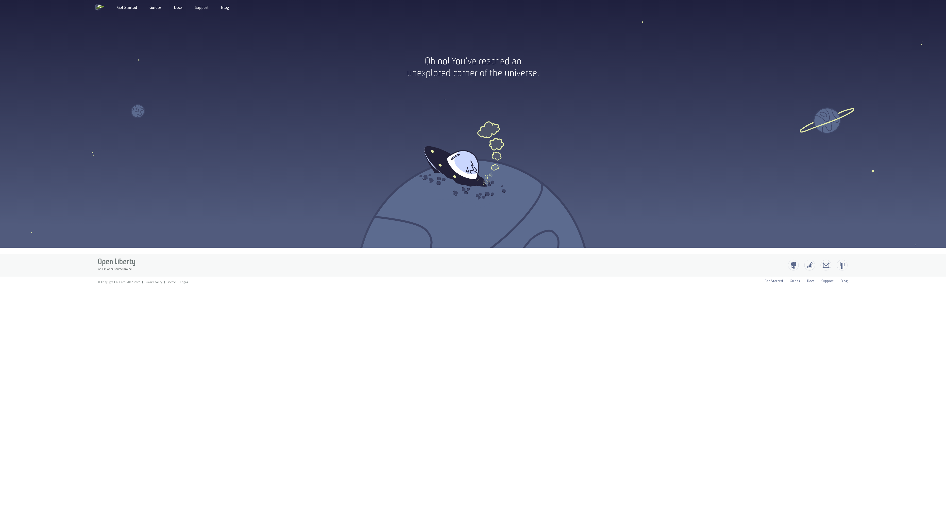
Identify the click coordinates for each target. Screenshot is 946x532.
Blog (225, 7)
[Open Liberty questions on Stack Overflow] (809, 265)
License (171, 282)
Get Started (127, 7)
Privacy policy (153, 282)
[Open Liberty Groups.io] (825, 265)
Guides (156, 7)
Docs (178, 7)
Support (202, 7)
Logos (184, 282)
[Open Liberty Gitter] (842, 265)
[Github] (793, 265)
